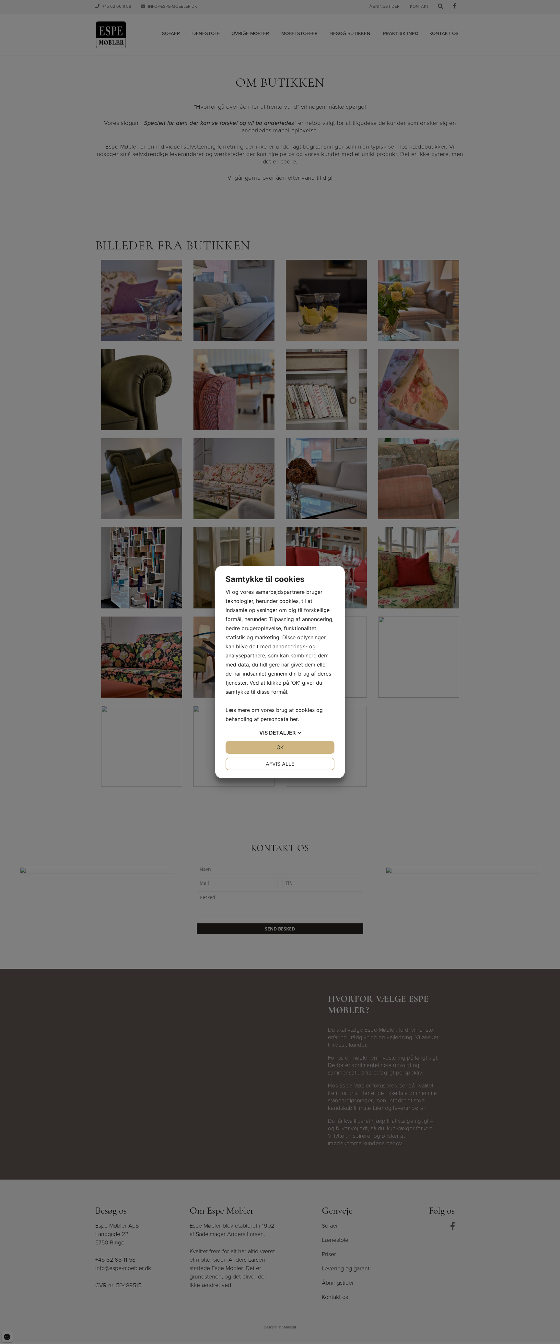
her (294, 719)
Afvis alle (280, 764)
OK (280, 747)
